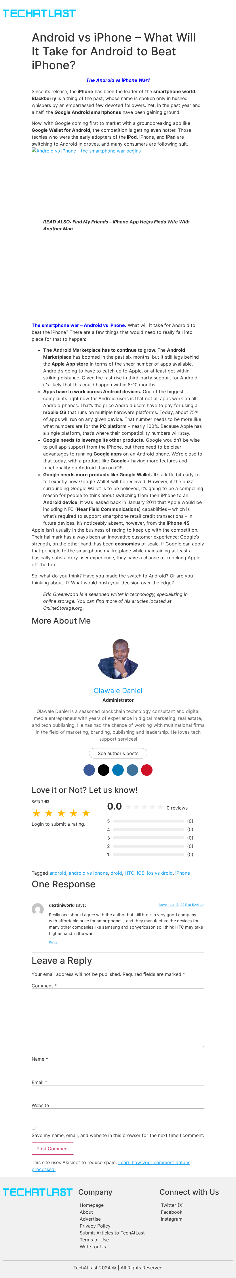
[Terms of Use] (116, 1239)
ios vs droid (160, 873)
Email (39, 1082)
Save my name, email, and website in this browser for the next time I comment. (118, 1135)
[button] (141, 14)
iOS (140, 873)
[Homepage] (116, 1205)
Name (40, 1059)
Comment (44, 985)
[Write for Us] (116, 1246)
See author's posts (118, 753)
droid (116, 873)
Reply (53, 942)
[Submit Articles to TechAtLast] (116, 1232)
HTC (129, 873)
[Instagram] (195, 1218)
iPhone (182, 873)
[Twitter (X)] (195, 1205)
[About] (116, 1212)
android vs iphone (88, 873)
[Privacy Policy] (116, 1225)
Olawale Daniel (118, 690)
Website (40, 1105)
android (58, 873)
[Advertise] (116, 1218)
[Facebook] (195, 1212)
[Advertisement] (118, 277)
